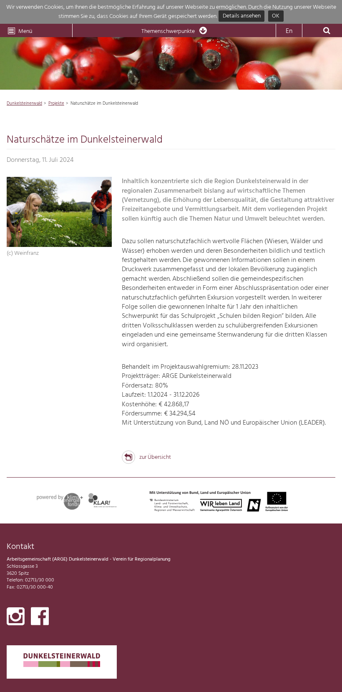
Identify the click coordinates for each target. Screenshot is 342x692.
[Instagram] (16, 618)
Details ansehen (242, 16)
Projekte (56, 103)
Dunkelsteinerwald (24, 103)
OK (275, 16)
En (289, 31)
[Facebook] (40, 618)
